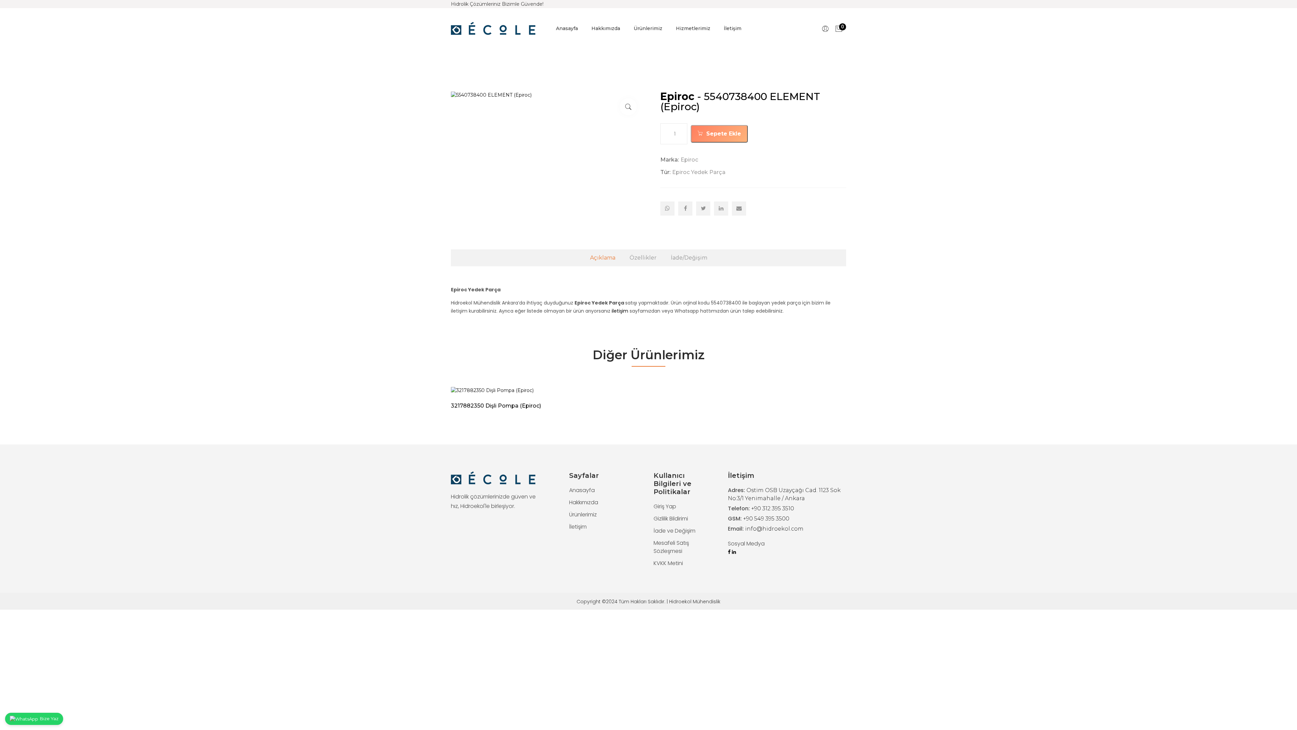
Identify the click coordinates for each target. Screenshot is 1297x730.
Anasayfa (567, 28)
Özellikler (643, 257)
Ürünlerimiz (648, 28)
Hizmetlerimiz (693, 28)
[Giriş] (825, 28)
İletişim (732, 28)
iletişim (620, 311)
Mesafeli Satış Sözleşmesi (671, 547)
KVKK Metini (668, 563)
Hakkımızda (605, 28)
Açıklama (602, 257)
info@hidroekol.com (774, 529)
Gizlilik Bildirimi (671, 518)
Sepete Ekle (723, 133)
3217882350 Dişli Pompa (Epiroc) (496, 406)
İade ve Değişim (674, 531)
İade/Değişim (689, 257)
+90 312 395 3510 (772, 508)
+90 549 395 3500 (766, 518)
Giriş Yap (665, 506)
